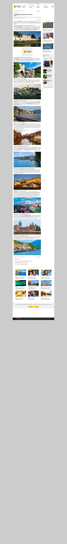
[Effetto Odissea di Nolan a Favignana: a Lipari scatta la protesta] (20, 273)
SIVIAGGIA (42, 318)
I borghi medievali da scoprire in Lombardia (21, 262)
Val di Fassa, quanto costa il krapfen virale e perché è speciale (48, 30)
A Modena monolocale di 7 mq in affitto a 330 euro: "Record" (20, 288)
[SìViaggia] (38, 3)
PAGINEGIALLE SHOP (29, 318)
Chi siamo (18, 319)
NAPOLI (25, 304)
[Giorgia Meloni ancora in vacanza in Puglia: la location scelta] (33, 283)
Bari (15, 297)
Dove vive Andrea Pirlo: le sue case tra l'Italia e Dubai (45, 278)
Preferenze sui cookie (28, 319)
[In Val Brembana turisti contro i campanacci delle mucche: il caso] (46, 294)
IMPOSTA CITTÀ (36, 306)
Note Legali (20, 319)
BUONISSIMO (47, 318)
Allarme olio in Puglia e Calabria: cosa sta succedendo (19, 299)
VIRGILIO (23, 318)
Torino (41, 276)
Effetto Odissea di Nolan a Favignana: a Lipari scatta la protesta (20, 278)
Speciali (30, 7)
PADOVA (50, 304)
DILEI (40, 318)
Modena (16, 286)
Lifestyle (23, 7)
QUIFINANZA (44, 318)
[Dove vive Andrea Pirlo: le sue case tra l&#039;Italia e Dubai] (46, 273)
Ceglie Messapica (30, 286)
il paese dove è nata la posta (28, 59)
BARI (47, 304)
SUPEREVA (50, 318)
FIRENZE (32, 304)
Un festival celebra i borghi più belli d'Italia (21, 264)
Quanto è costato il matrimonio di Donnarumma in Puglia (32, 299)
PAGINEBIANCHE (35, 318)
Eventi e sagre (46, 7)
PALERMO (28, 304)
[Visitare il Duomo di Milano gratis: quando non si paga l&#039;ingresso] (46, 283)
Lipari (16, 276)
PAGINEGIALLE (25, 318)
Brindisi (29, 297)
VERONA (42, 304)
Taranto (44, 49)
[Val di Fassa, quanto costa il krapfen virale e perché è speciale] (48, 25)
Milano (22, 15)
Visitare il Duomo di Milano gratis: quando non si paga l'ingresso (46, 288)
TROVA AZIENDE (31, 306)
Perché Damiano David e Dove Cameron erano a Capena (32, 278)
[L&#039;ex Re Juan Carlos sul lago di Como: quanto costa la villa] (48, 36)
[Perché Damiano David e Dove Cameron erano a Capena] (33, 273)
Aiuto (31, 319)
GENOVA (38, 304)
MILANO (19, 304)
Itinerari (38, 7)
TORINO (22, 304)
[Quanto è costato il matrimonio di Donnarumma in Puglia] (33, 294)
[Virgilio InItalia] (17, 6)
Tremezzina (44, 39)
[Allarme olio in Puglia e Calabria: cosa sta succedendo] (20, 294)
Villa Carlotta (19, 237)
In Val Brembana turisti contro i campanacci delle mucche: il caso (45, 299)
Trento (43, 28)
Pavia (18, 15)
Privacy (22, 319)
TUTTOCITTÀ (38, 318)
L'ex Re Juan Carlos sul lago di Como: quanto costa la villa (47, 41)
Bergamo (42, 297)
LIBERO (21, 318)
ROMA (16, 304)
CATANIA (45, 304)
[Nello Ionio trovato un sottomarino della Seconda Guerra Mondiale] (48, 46)
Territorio (15, 15)
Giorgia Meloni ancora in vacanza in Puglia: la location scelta (32, 288)
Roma (29, 276)
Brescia (20, 15)
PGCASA (32, 318)
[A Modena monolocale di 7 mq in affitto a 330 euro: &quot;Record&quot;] (20, 283)
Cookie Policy (24, 319)
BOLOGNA (35, 304)
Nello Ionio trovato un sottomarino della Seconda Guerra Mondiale (47, 51)
